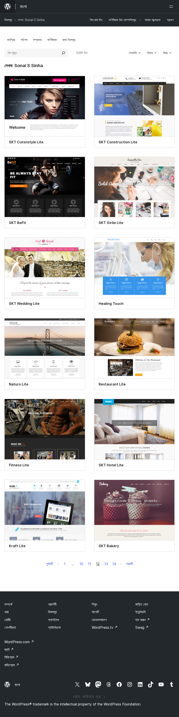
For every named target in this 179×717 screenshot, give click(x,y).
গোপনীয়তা (10, 627)
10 (81, 564)
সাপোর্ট (95, 612)
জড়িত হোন (141, 604)
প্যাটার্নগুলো (54, 627)
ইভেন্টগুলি (140, 612)
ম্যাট (9, 649)
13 (106, 564)
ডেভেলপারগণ (99, 620)
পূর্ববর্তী (49, 564)
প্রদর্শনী (52, 604)
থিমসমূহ (8, 20)
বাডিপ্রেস (11, 665)
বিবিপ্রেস (11, 657)
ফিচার (150, 53)
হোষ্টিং (7, 620)
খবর (6, 612)
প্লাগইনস (53, 620)
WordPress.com (19, 642)
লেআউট (133, 53)
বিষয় (165, 53)
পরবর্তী (129, 564)
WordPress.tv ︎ (105, 627)
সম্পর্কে (8, 604)
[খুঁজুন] (63, 53)
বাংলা (17, 684)
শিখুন (94, 604)
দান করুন (142, 620)
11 (89, 564)
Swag (142, 627)
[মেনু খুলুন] (172, 6)
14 (114, 564)
